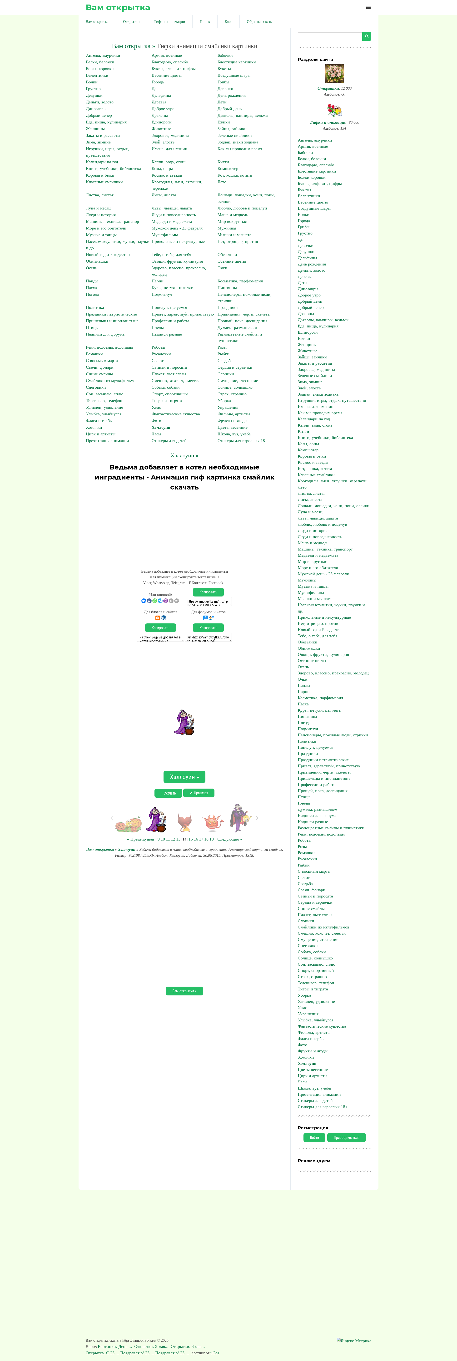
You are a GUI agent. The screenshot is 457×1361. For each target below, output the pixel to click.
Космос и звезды (167, 175)
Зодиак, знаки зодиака (238, 142)
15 (191, 839)
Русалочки (161, 354)
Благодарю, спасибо (170, 62)
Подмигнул (162, 294)
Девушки (94, 95)
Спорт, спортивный (170, 394)
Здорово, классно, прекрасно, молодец (333, 673)
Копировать (208, 592)
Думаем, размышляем (237, 327)
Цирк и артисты (100, 434)
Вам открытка (118, 7)
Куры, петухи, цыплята (173, 287)
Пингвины (227, 287)
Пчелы (158, 327)
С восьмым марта (102, 360)
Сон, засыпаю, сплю (104, 394)
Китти (223, 161)
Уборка (224, 400)
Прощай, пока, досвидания (242, 320)
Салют (158, 360)
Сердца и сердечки (235, 367)
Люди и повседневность (174, 214)
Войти (314, 1137)
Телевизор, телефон (104, 400)
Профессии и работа (170, 320)
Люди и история (101, 214)
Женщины (95, 128)
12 (173, 839)
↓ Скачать (168, 793)
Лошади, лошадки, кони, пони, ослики (333, 505)
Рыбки (223, 354)
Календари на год (102, 161)
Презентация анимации (107, 440)
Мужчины (227, 228)
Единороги (162, 122)
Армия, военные (167, 55)
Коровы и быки (100, 175)
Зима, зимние (98, 142)
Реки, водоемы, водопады (109, 347)
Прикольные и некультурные (178, 241)
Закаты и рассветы (103, 135)
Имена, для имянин (169, 148)
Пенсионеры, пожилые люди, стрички (333, 735)
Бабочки (225, 55)
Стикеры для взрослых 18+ (242, 440)
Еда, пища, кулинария (106, 122)
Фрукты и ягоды (232, 420)
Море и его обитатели (106, 228)
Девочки (225, 88)
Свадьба (225, 360)
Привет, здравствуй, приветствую (183, 314)
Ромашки (94, 354)
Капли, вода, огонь (169, 161)
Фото (156, 420)
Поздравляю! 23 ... (137, 1353)
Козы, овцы (162, 168)
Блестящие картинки (237, 62)
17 (201, 839)
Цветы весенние (233, 427)
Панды (92, 281)
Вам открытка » (133, 46)
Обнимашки (97, 261)
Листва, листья (100, 195)
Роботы (158, 347)
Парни (158, 281)
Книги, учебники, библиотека (113, 168)
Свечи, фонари (100, 367)
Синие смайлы (99, 374)
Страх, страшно (232, 394)
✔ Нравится (199, 793)
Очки (222, 267)
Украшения (228, 407)
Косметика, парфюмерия (240, 281)
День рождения (232, 95)
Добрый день (230, 108)
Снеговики (96, 387)
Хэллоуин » (184, 455)
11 (168, 839)
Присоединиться (346, 1137)
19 (211, 839)
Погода (92, 294)
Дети (222, 102)
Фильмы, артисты (234, 414)
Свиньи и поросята (169, 367)
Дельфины (161, 95)
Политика (95, 307)
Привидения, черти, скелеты (244, 314)
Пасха (91, 287)
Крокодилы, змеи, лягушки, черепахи (332, 481)
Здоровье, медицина (170, 135)
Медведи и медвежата (172, 221)
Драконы (160, 115)
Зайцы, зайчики (232, 128)
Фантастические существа (176, 414)
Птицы (92, 327)
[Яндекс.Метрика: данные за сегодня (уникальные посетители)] (354, 1341)
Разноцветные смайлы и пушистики (331, 828)
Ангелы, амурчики (103, 55)
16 (196, 839)
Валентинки (97, 75)
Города (158, 82)
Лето (222, 181)
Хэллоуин (161, 427)
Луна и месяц (98, 208)
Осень (91, 267)
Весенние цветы (167, 75)
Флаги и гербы (99, 420)
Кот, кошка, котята (235, 175)
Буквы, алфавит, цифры (174, 68)
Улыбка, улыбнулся (103, 414)
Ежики (224, 122)
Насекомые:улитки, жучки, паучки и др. (331, 607)
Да (154, 88)
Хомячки (94, 427)
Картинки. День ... (115, 1346)
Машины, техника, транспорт (113, 221)
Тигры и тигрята (167, 400)
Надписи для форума (105, 334)
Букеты (224, 68)
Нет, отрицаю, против (238, 241)
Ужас (156, 407)
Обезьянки (227, 254)
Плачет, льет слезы (169, 374)
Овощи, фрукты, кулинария (177, 261)
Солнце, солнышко (235, 387)
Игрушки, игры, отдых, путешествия (332, 400)
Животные (161, 128)
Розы (222, 347)
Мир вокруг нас (232, 221)
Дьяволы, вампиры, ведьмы (243, 115)
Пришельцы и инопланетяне (112, 320)
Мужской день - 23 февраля (177, 228)
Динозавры (96, 108)
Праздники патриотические (111, 314)
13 (178, 839)
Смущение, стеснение (238, 380)
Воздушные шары (234, 75)
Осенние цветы (232, 261)
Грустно (93, 88)
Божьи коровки (100, 68)
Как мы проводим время (240, 148)
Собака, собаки (166, 387)
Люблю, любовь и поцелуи (242, 208)
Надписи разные (167, 334)
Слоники (226, 374)
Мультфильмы (165, 234)
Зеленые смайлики (235, 135)
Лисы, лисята (164, 195)
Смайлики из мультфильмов (112, 380)
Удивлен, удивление (104, 407)
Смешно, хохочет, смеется (175, 380)
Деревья (159, 102)
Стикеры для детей (169, 440)
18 (206, 839)
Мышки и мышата (234, 234)
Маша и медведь (233, 214)
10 (163, 839)
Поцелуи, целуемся (169, 307)
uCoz (214, 1353)
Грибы (223, 82)
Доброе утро (163, 108)
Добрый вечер (99, 115)
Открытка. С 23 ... (102, 1353)
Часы (156, 434)
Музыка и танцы (101, 234)
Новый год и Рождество (108, 254)
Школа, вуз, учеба (234, 434)
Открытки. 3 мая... (152, 1346)
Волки (92, 82)
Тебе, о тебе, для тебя (171, 254)
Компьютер (228, 168)
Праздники (228, 307)
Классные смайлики (104, 181)
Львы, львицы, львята (172, 208)
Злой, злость (163, 142)
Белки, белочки (100, 62)
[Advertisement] (184, 527)
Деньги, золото (100, 102)
